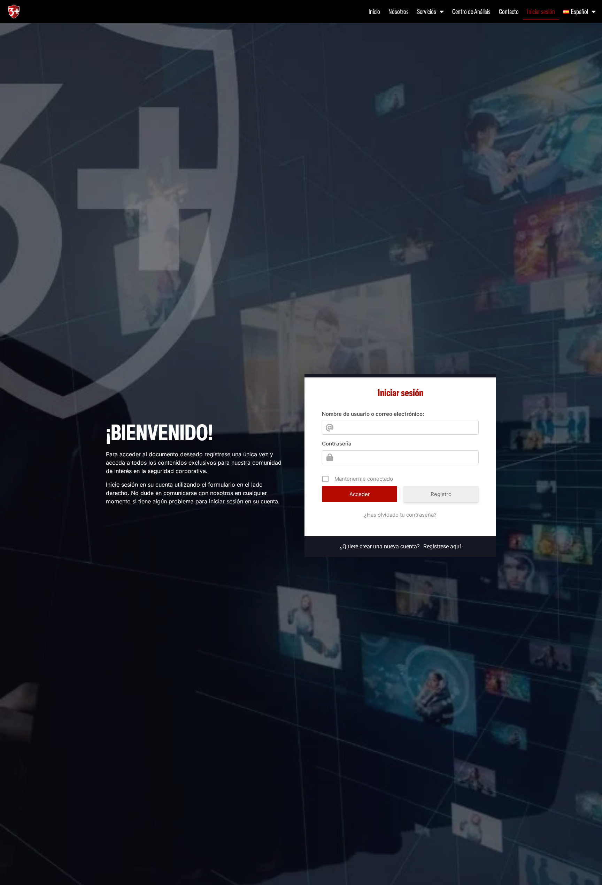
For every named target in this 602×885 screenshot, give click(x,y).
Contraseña (337, 443)
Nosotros (398, 11)
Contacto (509, 11)
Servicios (426, 11)
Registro (441, 494)
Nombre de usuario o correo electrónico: (373, 414)
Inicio (374, 11)
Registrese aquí (442, 546)
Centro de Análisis (471, 11)
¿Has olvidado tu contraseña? (400, 514)
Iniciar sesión (541, 11)
